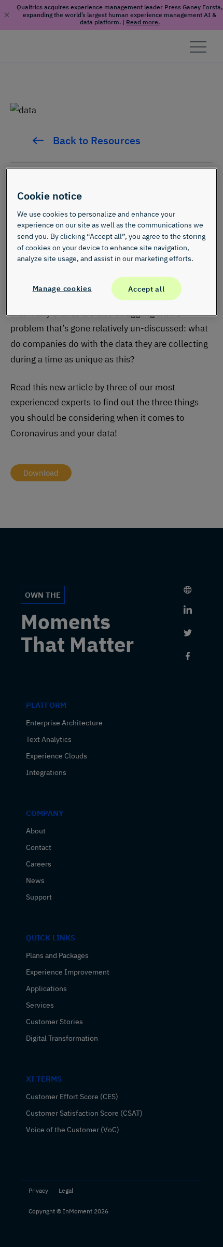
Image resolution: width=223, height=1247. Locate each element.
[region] (112, 242)
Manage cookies (62, 288)
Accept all (146, 288)
